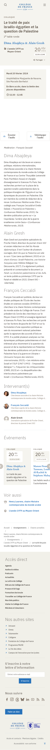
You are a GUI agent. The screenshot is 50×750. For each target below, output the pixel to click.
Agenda (8, 566)
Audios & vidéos (12, 569)
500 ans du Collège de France (17, 585)
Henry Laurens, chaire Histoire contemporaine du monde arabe (25, 503)
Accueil (7, 528)
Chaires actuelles (37, 528)
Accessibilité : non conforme (25, 743)
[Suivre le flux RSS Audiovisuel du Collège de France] (43, 699)
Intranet (11, 626)
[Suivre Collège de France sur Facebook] (7, 699)
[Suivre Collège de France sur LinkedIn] (27, 699)
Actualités (9, 577)
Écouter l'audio (12, 136)
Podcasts (9, 573)
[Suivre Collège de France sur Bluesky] (22, 699)
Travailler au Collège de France (18, 596)
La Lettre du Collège (13, 581)
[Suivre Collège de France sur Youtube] (32, 699)
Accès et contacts (14, 738)
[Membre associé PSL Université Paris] (34, 725)
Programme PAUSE (15, 645)
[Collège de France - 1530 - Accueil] (25, 6)
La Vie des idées (14, 649)
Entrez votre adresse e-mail (19, 674)
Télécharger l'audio (40, 136)
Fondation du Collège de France (21, 641)
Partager (39, 60)
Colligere (12, 637)
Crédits (40, 738)
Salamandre (13, 633)
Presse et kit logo (12, 589)
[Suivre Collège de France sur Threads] (17, 699)
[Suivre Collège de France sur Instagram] (12, 699)
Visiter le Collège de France (16, 604)
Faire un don (14, 711)
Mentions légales (29, 738)
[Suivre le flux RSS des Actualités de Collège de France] (38, 699)
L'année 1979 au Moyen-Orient (15, 50)
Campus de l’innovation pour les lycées (23, 653)
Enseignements (13, 540)
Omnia (10, 630)
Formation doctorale (14, 592)
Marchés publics (12, 600)
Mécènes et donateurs (14, 608)
